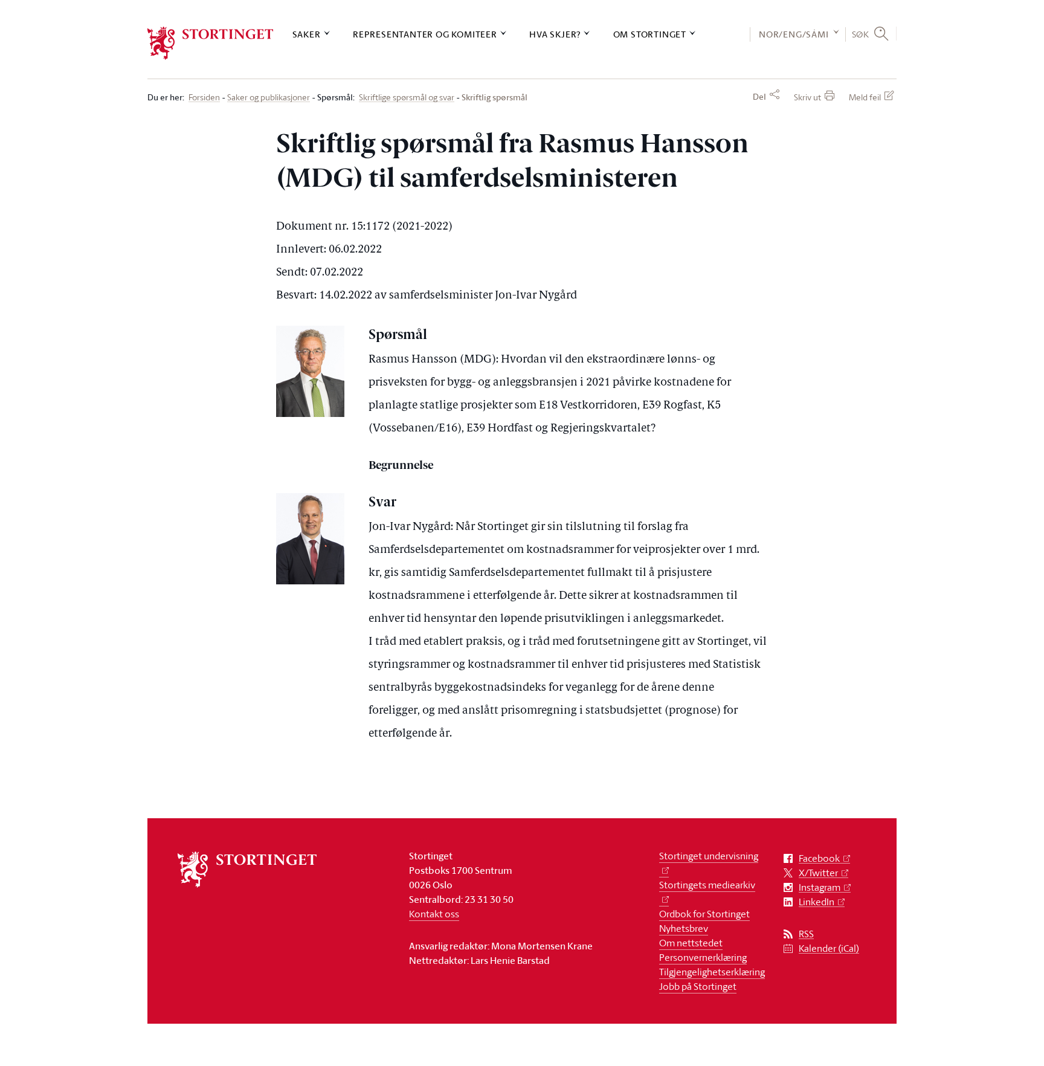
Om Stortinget (649, 34)
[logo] (210, 43)
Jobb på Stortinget (697, 986)
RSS (806, 934)
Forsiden (204, 97)
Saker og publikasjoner (268, 97)
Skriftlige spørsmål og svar (406, 97)
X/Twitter (818, 873)
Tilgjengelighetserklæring (712, 971)
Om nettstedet (691, 942)
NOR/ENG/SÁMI (794, 34)
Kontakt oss (434, 913)
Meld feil (865, 97)
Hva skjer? (555, 34)
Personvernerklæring (703, 957)
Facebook (819, 858)
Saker (306, 34)
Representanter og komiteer (425, 34)
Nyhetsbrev (683, 928)
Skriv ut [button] (807, 97)
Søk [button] (860, 34)
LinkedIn (816, 902)
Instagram (819, 887)
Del (759, 97)
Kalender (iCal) (829, 948)
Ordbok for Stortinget (704, 913)
